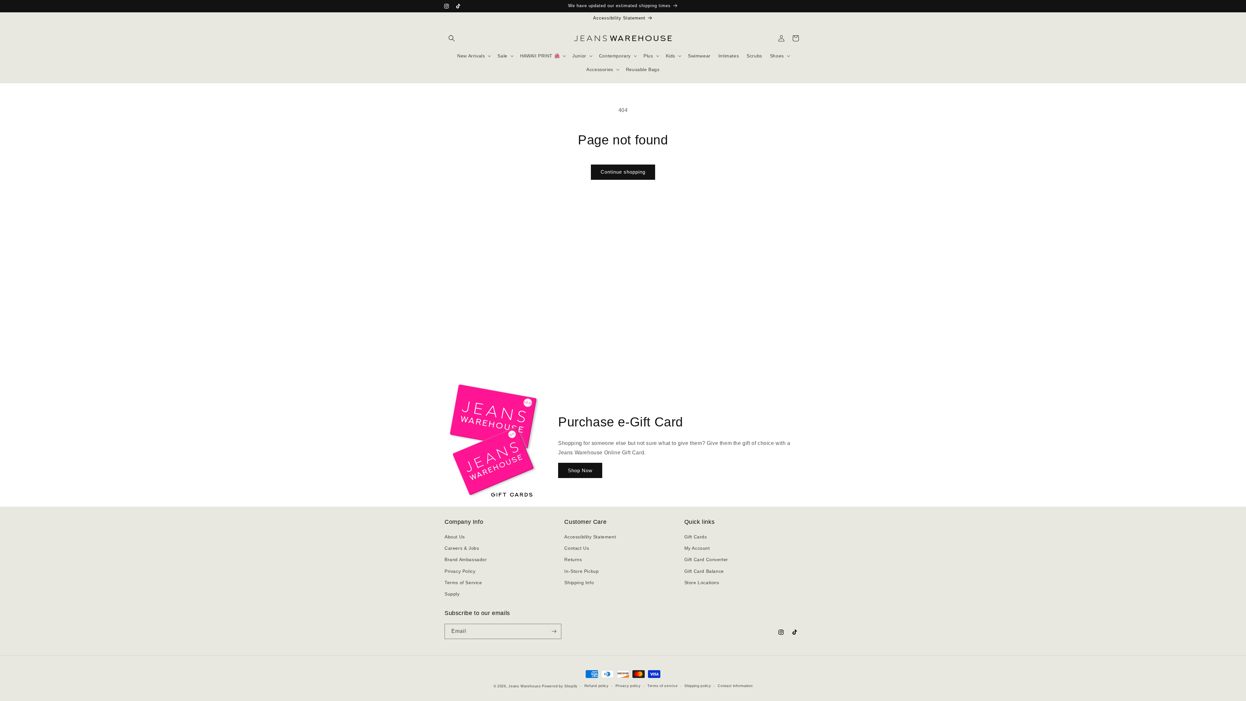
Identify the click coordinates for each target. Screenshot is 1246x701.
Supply (452, 593)
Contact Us (576, 548)
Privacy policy (628, 686)
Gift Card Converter (706, 559)
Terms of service (662, 686)
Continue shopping (623, 172)
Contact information (735, 686)
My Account (697, 548)
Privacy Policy (460, 571)
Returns (573, 559)
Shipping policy (697, 686)
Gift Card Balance (704, 571)
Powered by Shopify (560, 686)
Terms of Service (463, 582)
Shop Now (580, 470)
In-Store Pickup (581, 571)
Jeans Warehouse (524, 686)
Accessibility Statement (590, 536)
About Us (455, 536)
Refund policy (596, 686)
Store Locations (701, 582)
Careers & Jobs (462, 548)
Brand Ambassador (466, 559)
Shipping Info (579, 582)
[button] (452, 38)
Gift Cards (695, 536)
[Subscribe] (554, 631)
